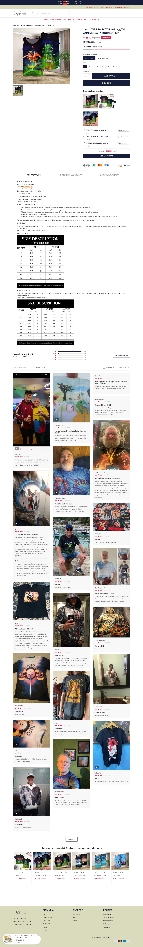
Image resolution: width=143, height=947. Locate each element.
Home (14, 25)
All (18, 25)
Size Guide (67, 19)
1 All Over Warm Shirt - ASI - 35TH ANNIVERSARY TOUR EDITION (62, 874)
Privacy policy (89, 7)
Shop (46, 19)
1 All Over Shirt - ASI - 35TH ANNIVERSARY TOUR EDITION (97, 136)
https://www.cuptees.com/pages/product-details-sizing (102, 226)
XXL (103, 66)
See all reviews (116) (19, 357)
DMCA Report (96, 938)
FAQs (86, 19)
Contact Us (95, 19)
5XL (120, 66)
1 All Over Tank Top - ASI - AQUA (120, 874)
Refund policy (119, 7)
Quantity (86, 71)
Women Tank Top (102, 58)
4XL (114, 66)
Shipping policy (109, 7)
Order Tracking (55, 19)
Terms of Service (99, 7)
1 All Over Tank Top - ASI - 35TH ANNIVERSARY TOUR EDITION (101, 130)
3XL (109, 66)
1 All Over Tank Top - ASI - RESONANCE (100, 874)
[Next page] (131, 868)
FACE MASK (77, 19)
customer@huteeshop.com (22, 924)
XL (98, 66)
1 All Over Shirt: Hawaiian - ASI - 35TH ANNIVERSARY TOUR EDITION (97, 143)
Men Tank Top (92, 54)
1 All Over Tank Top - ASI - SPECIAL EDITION (81, 874)
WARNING (127, 7)
